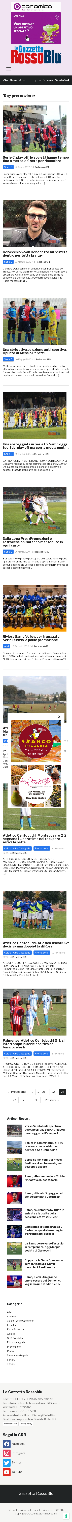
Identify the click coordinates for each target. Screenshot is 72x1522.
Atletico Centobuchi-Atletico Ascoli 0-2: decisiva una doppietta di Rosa (36, 944)
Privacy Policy (10, 1424)
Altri (6, 646)
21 (43, 1091)
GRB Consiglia (15, 1338)
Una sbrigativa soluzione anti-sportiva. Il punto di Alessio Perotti (35, 351)
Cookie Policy (26, 1424)
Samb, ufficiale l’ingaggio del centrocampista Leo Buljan (43, 1195)
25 (24, 1100)
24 (14, 1100)
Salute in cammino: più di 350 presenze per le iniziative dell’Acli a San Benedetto (44, 1146)
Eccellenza (13, 1325)
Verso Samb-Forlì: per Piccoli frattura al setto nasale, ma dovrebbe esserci (43, 1163)
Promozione (42, 848)
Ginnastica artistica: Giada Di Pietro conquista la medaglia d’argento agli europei (44, 1230)
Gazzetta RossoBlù (36, 1493)
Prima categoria (16, 1342)
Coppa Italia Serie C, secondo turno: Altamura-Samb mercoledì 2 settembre (44, 1264)
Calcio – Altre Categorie (20, 1320)
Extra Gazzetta (15, 1329)
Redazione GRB (42, 167)
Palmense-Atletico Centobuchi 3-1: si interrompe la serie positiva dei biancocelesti (33, 1044)
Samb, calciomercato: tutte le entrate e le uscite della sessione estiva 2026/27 (44, 1213)
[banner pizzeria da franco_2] (36, 741)
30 (36, 1100)
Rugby (10, 1351)
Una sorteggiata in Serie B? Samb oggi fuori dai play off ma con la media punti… (36, 446)
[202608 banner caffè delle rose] (36, 786)
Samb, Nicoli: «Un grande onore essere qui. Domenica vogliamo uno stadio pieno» (43, 1280)
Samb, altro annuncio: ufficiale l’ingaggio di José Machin (45, 1178)
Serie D (11, 1364)
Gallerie (11, 1333)
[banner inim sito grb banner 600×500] (36, 22)
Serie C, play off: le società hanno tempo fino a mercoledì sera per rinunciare (36, 159)
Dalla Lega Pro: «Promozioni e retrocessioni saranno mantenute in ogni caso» (33, 542)
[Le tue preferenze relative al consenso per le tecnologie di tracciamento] (66, 1516)
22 (53, 1091)
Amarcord (12, 1316)
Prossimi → (52, 1100)
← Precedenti (17, 1091)
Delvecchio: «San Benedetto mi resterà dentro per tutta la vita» (35, 253)
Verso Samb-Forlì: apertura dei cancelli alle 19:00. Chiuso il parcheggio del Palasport (45, 1130)
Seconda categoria (17, 1355)
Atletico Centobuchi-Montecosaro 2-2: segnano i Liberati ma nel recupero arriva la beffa (35, 838)
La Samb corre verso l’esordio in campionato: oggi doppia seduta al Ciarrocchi (44, 1247)
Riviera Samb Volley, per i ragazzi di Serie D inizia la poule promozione (31, 638)
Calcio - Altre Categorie (17, 848)
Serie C (8, 167)
